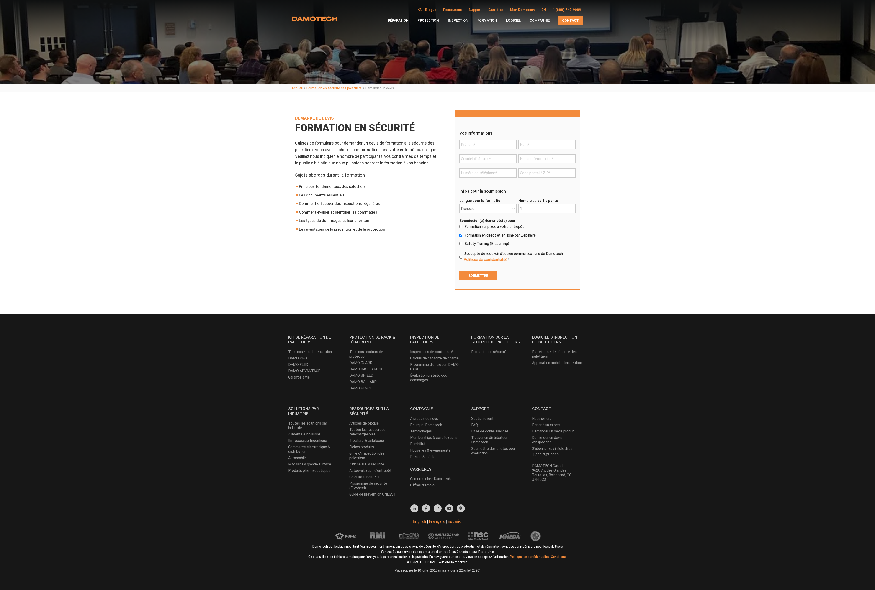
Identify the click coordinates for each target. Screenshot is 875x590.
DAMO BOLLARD (363, 382)
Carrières (496, 10)
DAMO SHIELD (361, 375)
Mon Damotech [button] (522, 10)
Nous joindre (542, 418)
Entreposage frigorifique (307, 440)
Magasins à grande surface (309, 464)
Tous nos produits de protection (366, 354)
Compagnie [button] (540, 20)
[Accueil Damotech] (314, 19)
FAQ (474, 425)
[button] (420, 10)
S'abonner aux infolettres (552, 448)
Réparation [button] (398, 20)
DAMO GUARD (360, 363)
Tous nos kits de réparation (310, 352)
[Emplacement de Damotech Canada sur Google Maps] (461, 508)
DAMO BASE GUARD (365, 369)
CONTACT (570, 20)
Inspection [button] (458, 20)
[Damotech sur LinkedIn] (414, 508)
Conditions (559, 557)
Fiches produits (361, 447)
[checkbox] (517, 235)
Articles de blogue (364, 423)
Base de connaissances (490, 431)
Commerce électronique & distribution (309, 449)
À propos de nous (424, 418)
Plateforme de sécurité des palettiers (554, 354)
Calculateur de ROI (364, 477)
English (419, 521)
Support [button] (475, 10)
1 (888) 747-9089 (567, 10)
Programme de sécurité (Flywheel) (368, 485)
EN (544, 10)
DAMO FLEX (298, 364)
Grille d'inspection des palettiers (366, 455)
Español (455, 521)
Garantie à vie (299, 377)
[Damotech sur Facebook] (426, 508)
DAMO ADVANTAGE (304, 371)
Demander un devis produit (553, 431)
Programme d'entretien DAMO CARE (434, 366)
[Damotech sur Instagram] (438, 508)
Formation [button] (487, 20)
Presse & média (422, 457)
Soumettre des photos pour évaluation (493, 450)
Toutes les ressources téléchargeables (367, 431)
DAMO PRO (297, 358)
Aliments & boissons (304, 434)
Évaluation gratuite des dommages (428, 377)
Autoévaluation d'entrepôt (370, 470)
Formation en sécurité (488, 352)
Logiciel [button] (513, 20)
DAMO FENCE (360, 388)
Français (437, 521)
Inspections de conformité (431, 352)
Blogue (430, 10)
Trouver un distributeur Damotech (489, 439)
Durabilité (417, 444)
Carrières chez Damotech (430, 479)
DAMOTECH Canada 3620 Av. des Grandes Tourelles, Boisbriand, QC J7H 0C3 (551, 473)
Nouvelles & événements (430, 450)
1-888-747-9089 (545, 455)
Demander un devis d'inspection (547, 439)
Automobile (297, 458)
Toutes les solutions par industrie (307, 425)
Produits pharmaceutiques (309, 470)
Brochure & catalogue (366, 440)
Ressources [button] (452, 10)
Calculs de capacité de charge (434, 358)
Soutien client (482, 418)
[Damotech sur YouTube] (449, 508)
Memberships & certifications (433, 437)
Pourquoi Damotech (426, 425)
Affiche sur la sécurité (366, 464)
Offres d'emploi (422, 485)
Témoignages (421, 431)
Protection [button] (428, 20)
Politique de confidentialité (485, 259)
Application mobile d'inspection (557, 363)
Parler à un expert (546, 425)
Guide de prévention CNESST (372, 494)
